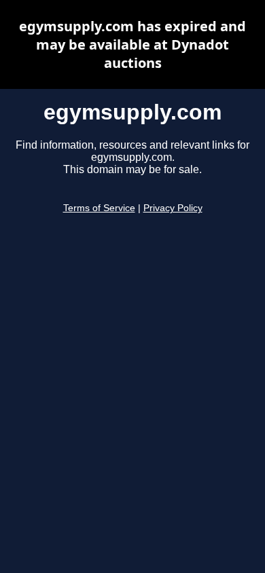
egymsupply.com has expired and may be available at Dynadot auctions (132, 44)
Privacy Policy (172, 208)
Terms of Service (99, 208)
